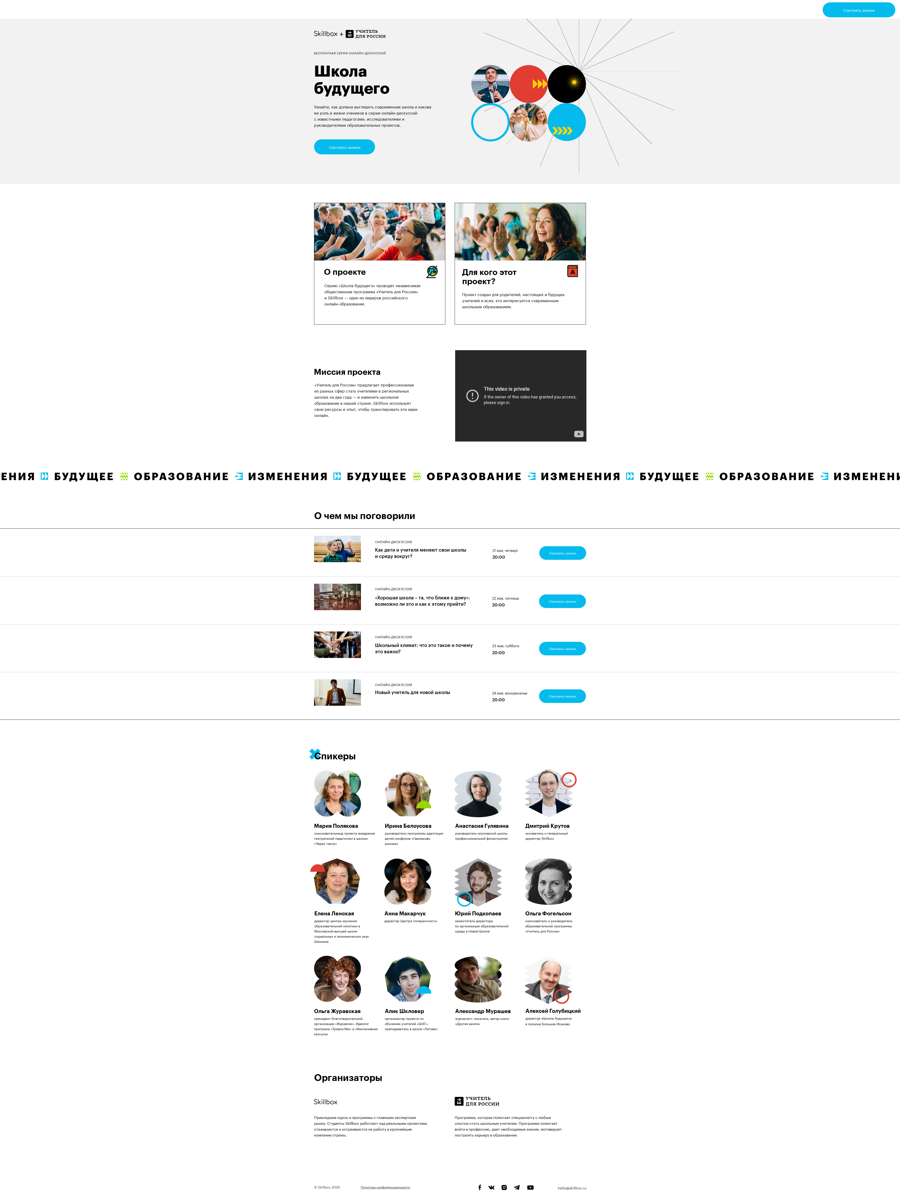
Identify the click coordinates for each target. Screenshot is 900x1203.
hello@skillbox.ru (572, 1187)
